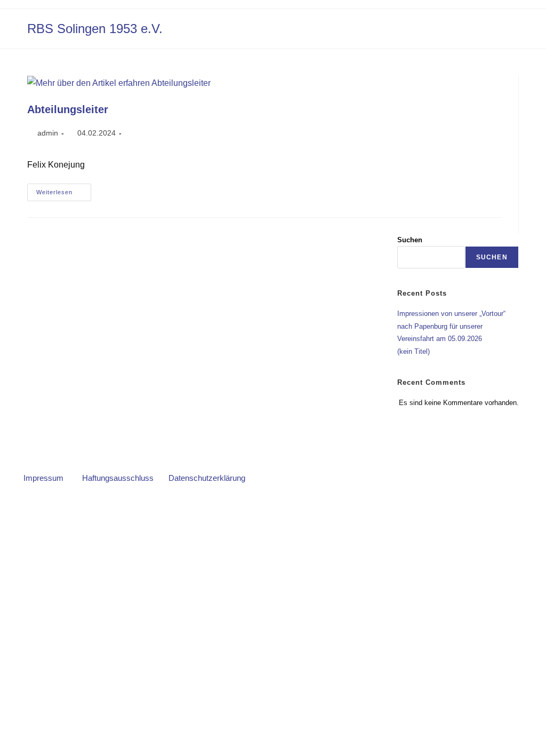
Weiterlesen (63, 189)
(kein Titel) (413, 351)
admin (47, 133)
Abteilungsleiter (67, 109)
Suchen (409, 240)
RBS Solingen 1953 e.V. (95, 28)
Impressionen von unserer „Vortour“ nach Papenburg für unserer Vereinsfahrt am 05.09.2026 (451, 326)
